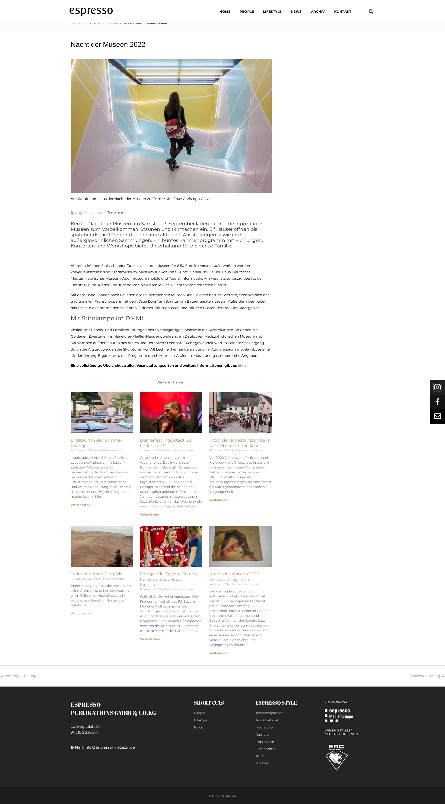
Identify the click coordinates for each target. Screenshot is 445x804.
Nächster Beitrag (428, 675)
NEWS (296, 11)
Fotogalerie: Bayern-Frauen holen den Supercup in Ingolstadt (168, 579)
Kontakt (343, 11)
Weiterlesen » (81, 504)
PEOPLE (247, 11)
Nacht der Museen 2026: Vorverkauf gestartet (234, 576)
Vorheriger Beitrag (18, 675)
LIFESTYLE (272, 11)
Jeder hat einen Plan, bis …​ (98, 573)
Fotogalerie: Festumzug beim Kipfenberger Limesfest (240, 443)
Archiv (318, 11)
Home (224, 11)
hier (241, 365)
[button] (371, 11)
